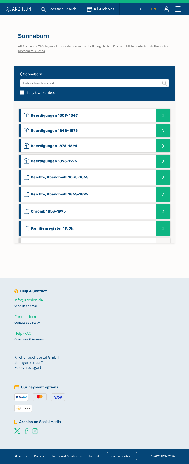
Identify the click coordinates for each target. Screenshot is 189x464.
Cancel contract (122, 456)
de (141, 9)
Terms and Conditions (66, 456)
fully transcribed (41, 92)
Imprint (94, 456)
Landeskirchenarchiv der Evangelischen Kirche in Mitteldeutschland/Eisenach (111, 46)
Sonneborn (32, 74)
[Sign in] (166, 9)
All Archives (104, 9)
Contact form (25, 316)
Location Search (62, 9)
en (153, 9)
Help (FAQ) (23, 333)
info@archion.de (28, 300)
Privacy (39, 456)
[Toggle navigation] (178, 8)
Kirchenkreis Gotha (31, 51)
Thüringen (45, 46)
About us (20, 456)
